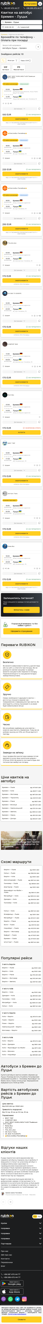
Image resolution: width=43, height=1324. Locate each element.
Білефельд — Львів (11, 914)
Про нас (4, 1251)
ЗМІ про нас (6, 1255)
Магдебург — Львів (11, 918)
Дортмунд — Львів (11, 887)
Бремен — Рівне (8, 801)
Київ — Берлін (7, 1016)
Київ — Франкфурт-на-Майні (13, 1048)
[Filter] (3, 60)
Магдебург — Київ (11, 896)
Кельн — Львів (9, 873)
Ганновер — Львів (11, 883)
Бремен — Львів (8, 787)
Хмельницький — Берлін (12, 1027)
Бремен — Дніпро (9, 818)
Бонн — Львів (9, 924)
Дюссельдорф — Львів (13, 880)
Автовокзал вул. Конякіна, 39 (22, 261)
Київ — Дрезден (8, 1044)
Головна (4, 34)
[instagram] (24, 1299)
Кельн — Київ (9, 911)
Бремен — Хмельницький (12, 808)
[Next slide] (10, 1201)
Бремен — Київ (8, 791)
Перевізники (7, 1262)
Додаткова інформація (17, 1314)
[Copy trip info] (39, 108)
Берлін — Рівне (10, 921)
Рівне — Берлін (8, 1023)
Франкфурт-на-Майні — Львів (13, 891)
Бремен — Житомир (10, 794)
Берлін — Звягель (9, 981)
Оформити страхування (21, 631)
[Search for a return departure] (38, 46)
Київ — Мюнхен (8, 1051)
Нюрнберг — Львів (11, 928)
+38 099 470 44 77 (34, 8)
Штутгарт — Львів (11, 942)
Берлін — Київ (9, 876)
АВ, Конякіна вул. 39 (19, 461)
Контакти (5, 1259)
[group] (21, 1176)
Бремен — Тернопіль (10, 798)
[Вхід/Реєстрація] (40, 4)
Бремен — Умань (8, 815)
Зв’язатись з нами (21, 610)
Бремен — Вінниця (9, 805)
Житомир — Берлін (9, 1030)
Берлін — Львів (10, 869)
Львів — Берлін (8, 1020)
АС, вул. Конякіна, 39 (20, 153)
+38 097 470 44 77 (11, 8)
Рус (39, 1216)
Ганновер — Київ (10, 903)
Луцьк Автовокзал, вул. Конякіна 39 (25, 99)
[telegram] (17, 1299)
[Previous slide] (3, 1201)
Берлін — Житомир (11, 931)
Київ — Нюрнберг (9, 1054)
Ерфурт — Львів (10, 935)
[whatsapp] (10, 1299)
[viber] (3, 1299)
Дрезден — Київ (10, 899)
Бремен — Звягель (9, 811)
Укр (35, 1216)
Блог (3, 1266)
